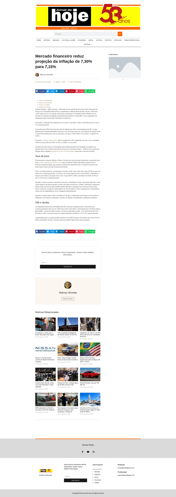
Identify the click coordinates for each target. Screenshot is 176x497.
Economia (40, 82)
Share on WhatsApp (45, 100)
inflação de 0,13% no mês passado (62, 151)
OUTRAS (87, 44)
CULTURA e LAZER (68, 40)
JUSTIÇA (99, 40)
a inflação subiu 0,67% (49, 140)
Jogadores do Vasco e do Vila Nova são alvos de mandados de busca (90, 334)
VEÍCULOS (118, 40)
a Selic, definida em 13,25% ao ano (50, 162)
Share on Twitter (44, 105)
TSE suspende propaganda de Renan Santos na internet (67, 334)
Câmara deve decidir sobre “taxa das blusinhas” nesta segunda (44, 385)
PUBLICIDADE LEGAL (131, 40)
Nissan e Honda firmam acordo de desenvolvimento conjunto (44, 360)
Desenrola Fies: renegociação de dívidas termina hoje (68, 384)
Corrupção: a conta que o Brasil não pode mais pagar (44, 334)
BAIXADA (56, 40)
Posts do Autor (68, 299)
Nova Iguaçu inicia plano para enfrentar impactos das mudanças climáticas (68, 410)
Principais (47, 82)
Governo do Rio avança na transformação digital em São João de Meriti (90, 410)
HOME (39, 40)
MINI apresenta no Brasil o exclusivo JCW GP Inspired (44, 409)
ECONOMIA (82, 40)
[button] (40, 91)
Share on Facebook (45, 102)
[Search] (120, 34)
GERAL (91, 40)
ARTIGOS (47, 40)
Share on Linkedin (45, 107)
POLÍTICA (108, 40)
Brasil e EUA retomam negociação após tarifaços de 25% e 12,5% (90, 360)
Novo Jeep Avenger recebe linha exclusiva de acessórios (68, 359)
